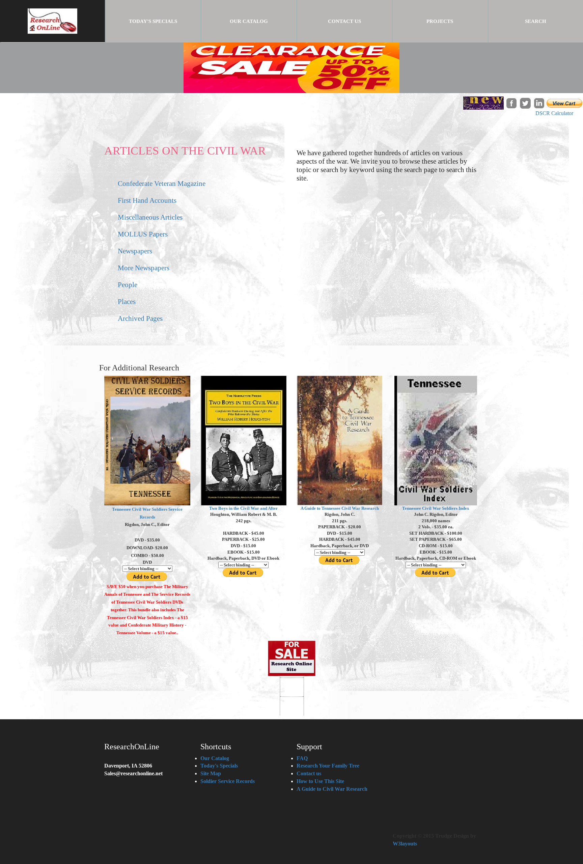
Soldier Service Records (227, 781)
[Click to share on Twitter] (525, 102)
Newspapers (135, 251)
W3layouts (405, 843)
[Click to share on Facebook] (511, 102)
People (127, 284)
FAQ (302, 758)
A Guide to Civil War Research (332, 789)
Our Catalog (249, 21)
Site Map (210, 773)
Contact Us (344, 21)
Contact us (309, 773)
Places (127, 301)
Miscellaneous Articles (150, 217)
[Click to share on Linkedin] (539, 102)
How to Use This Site (320, 781)
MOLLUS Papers (143, 234)
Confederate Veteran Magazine (161, 183)
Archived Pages (140, 318)
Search (535, 21)
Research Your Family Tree (328, 766)
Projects (439, 21)
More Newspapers (143, 268)
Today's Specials (164, 21)
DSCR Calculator (554, 113)
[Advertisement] (387, 245)
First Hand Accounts (147, 200)
